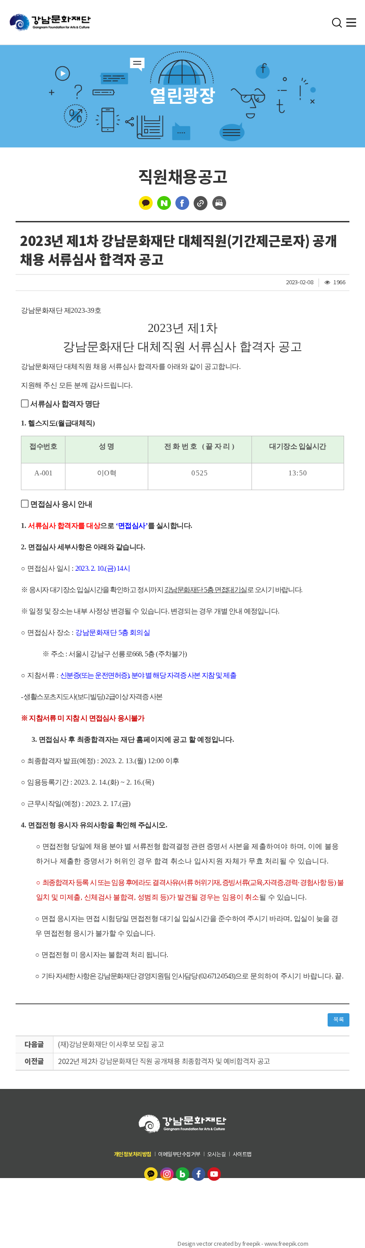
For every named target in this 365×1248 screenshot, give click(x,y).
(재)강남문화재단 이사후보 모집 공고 (111, 1044)
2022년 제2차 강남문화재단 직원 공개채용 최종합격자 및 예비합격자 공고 (164, 1061)
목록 (338, 1019)
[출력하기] (219, 202)
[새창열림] (152, 1173)
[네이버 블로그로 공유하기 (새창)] (164, 202)
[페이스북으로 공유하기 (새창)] (182, 202)
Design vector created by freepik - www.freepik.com (243, 1243)
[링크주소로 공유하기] (201, 202)
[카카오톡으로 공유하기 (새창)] (146, 202)
